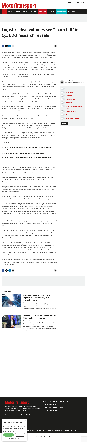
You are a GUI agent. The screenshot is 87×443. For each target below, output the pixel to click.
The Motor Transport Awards (54, 407)
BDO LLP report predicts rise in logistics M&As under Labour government (39, 316)
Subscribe (69, 2)
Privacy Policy (49, 430)
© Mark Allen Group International (35, 430)
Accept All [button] (8, 435)
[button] (14, 439)
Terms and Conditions (70, 430)
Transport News (50, 413)
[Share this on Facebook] (3, 46)
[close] (56, 42)
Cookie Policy (58, 430)
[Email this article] (13, 46)
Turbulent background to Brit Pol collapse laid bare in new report (24, 153)
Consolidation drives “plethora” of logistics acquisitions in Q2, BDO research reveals (37, 297)
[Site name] (19, 8)
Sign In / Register (79, 2)
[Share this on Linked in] (9, 46)
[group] (71, 11)
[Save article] (55, 46)
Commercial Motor (50, 404)
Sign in (35, 42)
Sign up (64, 123)
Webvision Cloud (47, 436)
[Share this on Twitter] (6, 46)
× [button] (25, 421)
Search (84, 5)
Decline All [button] (20, 435)
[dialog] (14, 430)
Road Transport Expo (51, 410)
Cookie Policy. (12, 431)
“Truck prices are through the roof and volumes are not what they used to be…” (28, 157)
